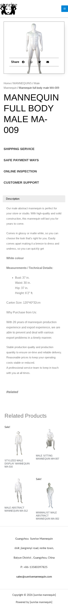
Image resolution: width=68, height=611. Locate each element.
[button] (23, 62)
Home (7, 83)
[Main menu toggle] (64, 8)
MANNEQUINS (22, 83)
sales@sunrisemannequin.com (34, 576)
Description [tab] (12, 198)
